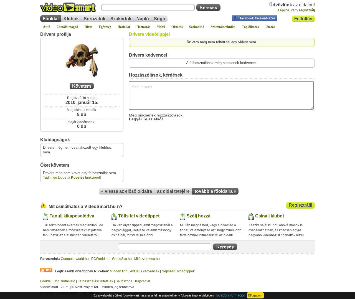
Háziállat (124, 27)
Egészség (105, 27)
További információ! (230, 295)
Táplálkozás (250, 27)
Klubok (71, 18)
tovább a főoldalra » (215, 191)
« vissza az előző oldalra (126, 191)
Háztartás (143, 27)
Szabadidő (196, 27)
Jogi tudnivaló (64, 281)
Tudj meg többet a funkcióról (71, 177)
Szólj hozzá (199, 216)
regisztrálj (307, 10)
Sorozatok (94, 18)
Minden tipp (119, 271)
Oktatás (177, 27)
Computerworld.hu (75, 259)
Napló (142, 18)
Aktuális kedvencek (144, 271)
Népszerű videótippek (178, 271)
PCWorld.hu (100, 259)
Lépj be (283, 10)
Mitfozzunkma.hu (147, 259)
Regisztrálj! (300, 205)
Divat (88, 27)
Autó (46, 27)
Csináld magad (67, 27)
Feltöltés (303, 18)
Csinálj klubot (269, 216)
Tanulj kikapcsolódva (72, 216)
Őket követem (54, 165)
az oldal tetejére (173, 191)
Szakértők (120, 18)
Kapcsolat (142, 281)
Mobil (161, 27)
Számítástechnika (223, 27)
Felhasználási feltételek (95, 281)
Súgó (159, 18)
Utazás (270, 27)
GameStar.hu (122, 259)
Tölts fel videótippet (138, 216)
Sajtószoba (124, 281)
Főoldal (51, 18)
